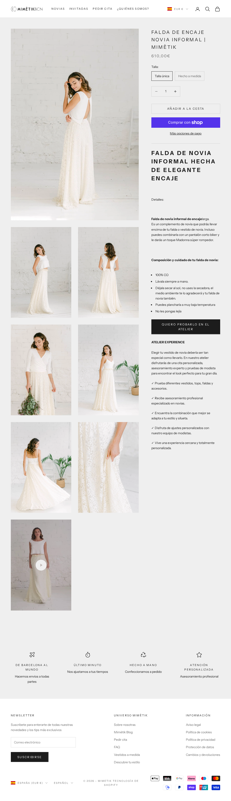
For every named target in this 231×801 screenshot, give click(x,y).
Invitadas (78, 8)
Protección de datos (200, 747)
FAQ (117, 747)
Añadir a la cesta (185, 108)
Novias (58, 8)
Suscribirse (29, 757)
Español (61, 783)
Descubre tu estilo (127, 762)
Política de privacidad (200, 740)
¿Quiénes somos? (133, 8)
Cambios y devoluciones (203, 755)
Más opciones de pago (185, 133)
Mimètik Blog (123, 732)
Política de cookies (199, 732)
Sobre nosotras (125, 725)
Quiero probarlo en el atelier (186, 327)
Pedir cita (103, 8)
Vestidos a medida (127, 755)
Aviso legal (193, 725)
